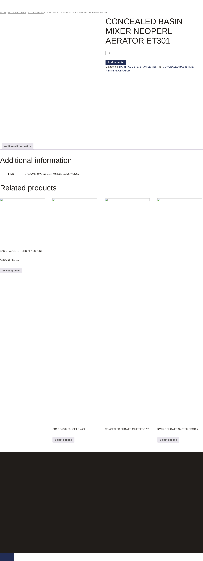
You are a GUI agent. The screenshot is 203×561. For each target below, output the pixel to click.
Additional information (17, 146)
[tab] (17, 146)
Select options (11, 270)
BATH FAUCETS (17, 12)
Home (3, 12)
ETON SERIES (36, 12)
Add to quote (115, 62)
